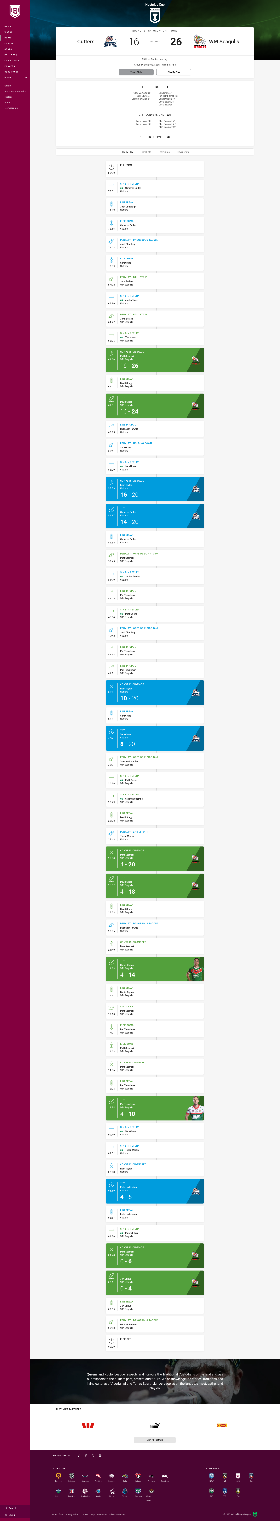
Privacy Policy (72, 1514)
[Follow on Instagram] (100, 1455)
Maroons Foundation (15, 91)
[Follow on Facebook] (86, 1455)
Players (10, 66)
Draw (8, 38)
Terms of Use (57, 1514)
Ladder (9, 43)
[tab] (127, 152)
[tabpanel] (155, 757)
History (8, 96)
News (8, 26)
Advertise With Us (117, 1514)
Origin (8, 85)
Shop (7, 102)
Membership (11, 107)
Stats (8, 49)
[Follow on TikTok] (78, 1455)
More (8, 77)
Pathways (11, 55)
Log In (12, 1514)
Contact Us (102, 1514)
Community (12, 60)
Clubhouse (12, 72)
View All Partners (155, 1439)
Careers (85, 1514)
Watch (9, 32)
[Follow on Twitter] (93, 1455)
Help (93, 1514)
